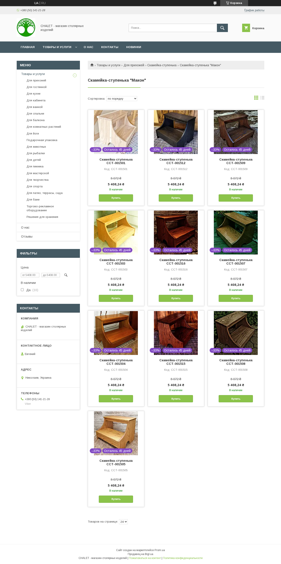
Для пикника (35, 166)
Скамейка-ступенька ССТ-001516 (176, 261)
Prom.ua (160, 550)
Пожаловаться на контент (145, 558)
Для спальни (35, 113)
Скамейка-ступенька (162, 65)
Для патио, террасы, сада (45, 193)
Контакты (109, 47)
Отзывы (26, 236)
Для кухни (33, 93)
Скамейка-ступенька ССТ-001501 (116, 161)
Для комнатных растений (44, 126)
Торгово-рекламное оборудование (40, 208)
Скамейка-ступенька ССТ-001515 (176, 361)
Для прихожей (134, 65)
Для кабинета (36, 100)
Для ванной (35, 107)
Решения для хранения (42, 216)
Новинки (133, 47)
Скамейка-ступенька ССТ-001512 (176, 161)
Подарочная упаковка (42, 140)
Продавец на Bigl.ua (140, 554)
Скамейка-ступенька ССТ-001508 (235, 361)
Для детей (34, 159)
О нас (88, 47)
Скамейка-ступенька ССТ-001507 (235, 261)
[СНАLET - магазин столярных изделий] (26, 36)
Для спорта (35, 186)
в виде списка (262, 99)
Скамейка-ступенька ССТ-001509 (235, 161)
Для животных (36, 146)
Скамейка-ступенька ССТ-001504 (116, 361)
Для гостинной (37, 87)
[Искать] (222, 28)
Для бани (33, 199)
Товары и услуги (57, 47)
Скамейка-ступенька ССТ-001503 (116, 261)
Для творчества (38, 179)
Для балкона (36, 120)
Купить (116, 197)
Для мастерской (38, 173)
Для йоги (33, 133)
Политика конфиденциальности (183, 558)
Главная (28, 47)
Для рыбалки (36, 153)
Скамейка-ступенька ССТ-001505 (116, 462)
